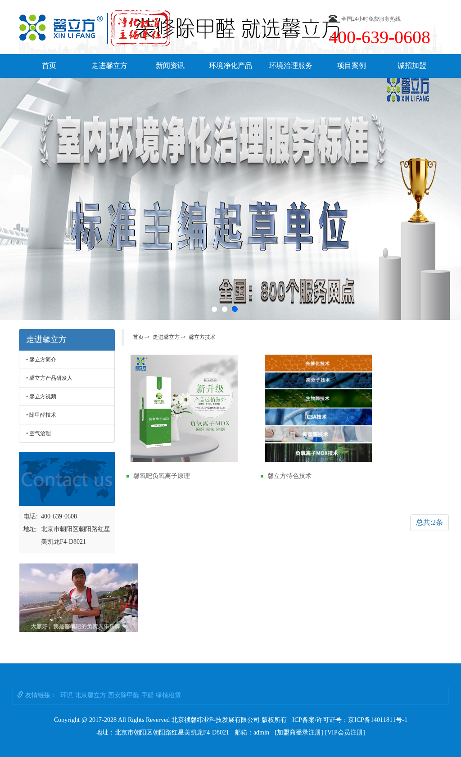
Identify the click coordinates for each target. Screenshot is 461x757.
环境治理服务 (290, 65)
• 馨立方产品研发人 (49, 378)
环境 (66, 695)
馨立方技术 (202, 337)
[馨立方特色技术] (318, 408)
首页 (49, 65)
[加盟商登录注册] (299, 732)
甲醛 (147, 695)
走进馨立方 (109, 65)
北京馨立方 (90, 695)
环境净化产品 (230, 65)
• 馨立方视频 (41, 396)
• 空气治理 (38, 433)
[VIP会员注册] (345, 732)
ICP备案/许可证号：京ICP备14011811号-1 (349, 719)
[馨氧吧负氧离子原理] (184, 408)
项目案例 (351, 65)
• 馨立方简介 (41, 359)
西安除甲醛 (124, 695)
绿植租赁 (168, 695)
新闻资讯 (170, 65)
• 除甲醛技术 (41, 415)
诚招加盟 (412, 65)
